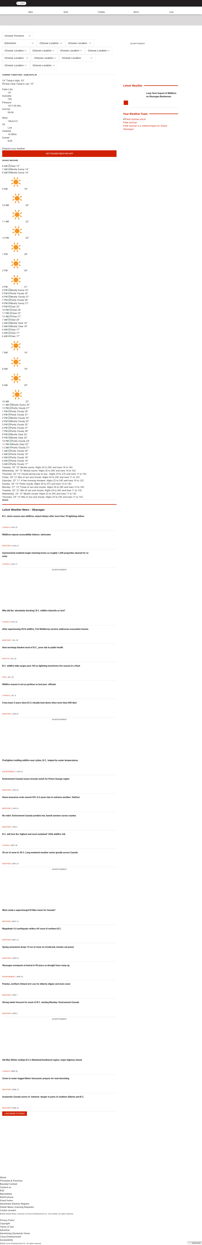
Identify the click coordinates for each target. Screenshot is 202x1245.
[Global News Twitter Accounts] (63, 1152)
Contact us (5, 1187)
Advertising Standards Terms (15, 1233)
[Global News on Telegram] (105, 1174)
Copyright (5, 1223)
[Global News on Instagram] (146, 1152)
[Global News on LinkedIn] (21, 1174)
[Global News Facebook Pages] (21, 1152)
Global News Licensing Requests (17, 1207)
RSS (2, 1190)
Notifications (6, 1197)
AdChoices (196, 1243)
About (3, 1177)
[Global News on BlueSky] (146, 1174)
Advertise (5, 1230)
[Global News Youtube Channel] (105, 1152)
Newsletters (6, 1194)
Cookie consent (8, 1210)
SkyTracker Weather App (59, 154)
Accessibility (6, 1240)
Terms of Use (7, 1227)
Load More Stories (13, 1114)
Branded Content (8, 1184)
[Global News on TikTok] (63, 1174)
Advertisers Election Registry (14, 1203)
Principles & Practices (11, 1180)
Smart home (6, 1200)
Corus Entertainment (10, 1236)
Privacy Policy (7, 1220)
